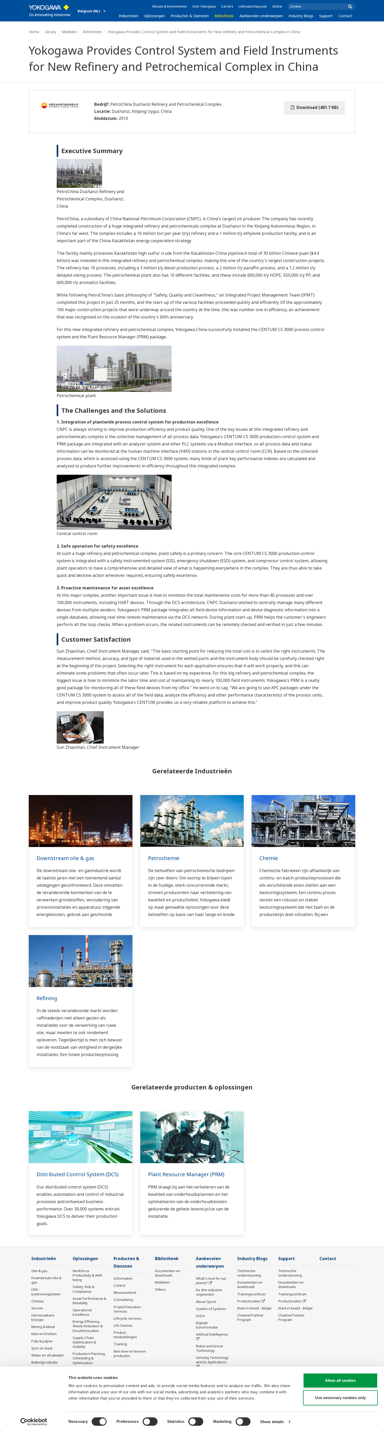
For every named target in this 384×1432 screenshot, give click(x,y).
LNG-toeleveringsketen (46, 1291)
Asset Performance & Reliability (89, 1300)
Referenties (92, 31)
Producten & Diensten (190, 15)
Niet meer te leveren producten (130, 1353)
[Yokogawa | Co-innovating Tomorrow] (50, 10)
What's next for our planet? (211, 1280)
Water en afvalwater (47, 1355)
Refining (47, 998)
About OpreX (206, 1301)
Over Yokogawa (204, 6)
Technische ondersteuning (249, 1273)
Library (50, 31)
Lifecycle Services (128, 1318)
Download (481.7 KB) (316, 107)
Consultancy (123, 1299)
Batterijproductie (44, 1362)
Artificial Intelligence (212, 1334)
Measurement (125, 1292)
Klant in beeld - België (254, 1308)
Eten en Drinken (44, 1333)
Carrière (227, 6)
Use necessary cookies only (340, 1397)
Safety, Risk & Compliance (83, 1289)
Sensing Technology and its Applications (212, 1359)
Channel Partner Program (250, 1317)
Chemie (268, 858)
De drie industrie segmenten (209, 1292)
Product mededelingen (125, 1334)
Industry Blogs (301, 15)
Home (34, 31)
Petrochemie (163, 858)
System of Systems (211, 1308)
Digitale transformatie (207, 1325)
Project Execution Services (127, 1309)
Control (119, 1285)
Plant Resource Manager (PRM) (186, 1174)
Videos (160, 1289)
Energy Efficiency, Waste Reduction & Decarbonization (88, 1326)
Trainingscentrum (251, 1294)
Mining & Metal (43, 1326)
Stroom (37, 1308)
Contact (345, 15)
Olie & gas (39, 1270)
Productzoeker (249, 1301)
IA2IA (200, 1315)
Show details (272, 1421)
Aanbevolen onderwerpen (261, 15)
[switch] (150, 1421)
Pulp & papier (42, 1341)
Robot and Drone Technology (209, 1348)
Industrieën (128, 15)
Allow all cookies (340, 1380)
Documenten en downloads (167, 1273)
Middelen (69, 31)
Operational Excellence (82, 1312)
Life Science (123, 1325)
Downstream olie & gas (65, 858)
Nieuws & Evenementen (169, 6)
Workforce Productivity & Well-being (88, 1275)
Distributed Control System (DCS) (78, 1174)
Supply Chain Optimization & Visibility (84, 1342)
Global (277, 6)
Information (123, 1278)
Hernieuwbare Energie (42, 1317)
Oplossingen (154, 15)
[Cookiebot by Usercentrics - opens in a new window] (34, 1422)
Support (326, 15)
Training (120, 1344)
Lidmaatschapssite (252, 6)
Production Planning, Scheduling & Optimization (89, 1358)
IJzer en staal (41, 1348)
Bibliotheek (224, 15)
